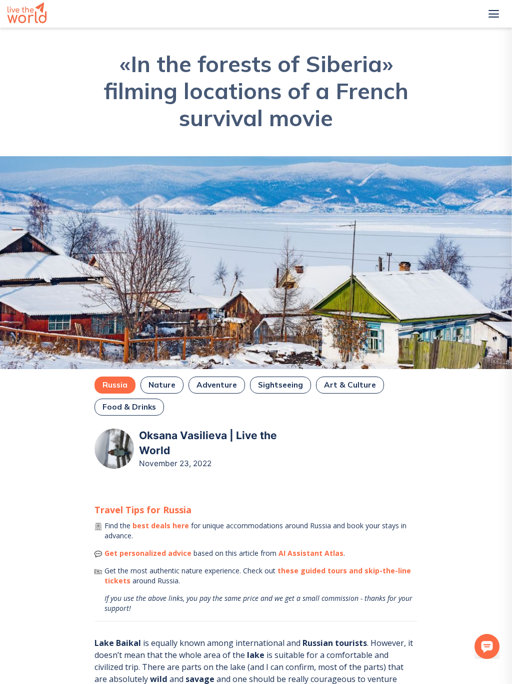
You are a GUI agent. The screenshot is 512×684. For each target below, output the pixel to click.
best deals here (160, 525)
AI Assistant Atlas (311, 553)
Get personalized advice (148, 553)
